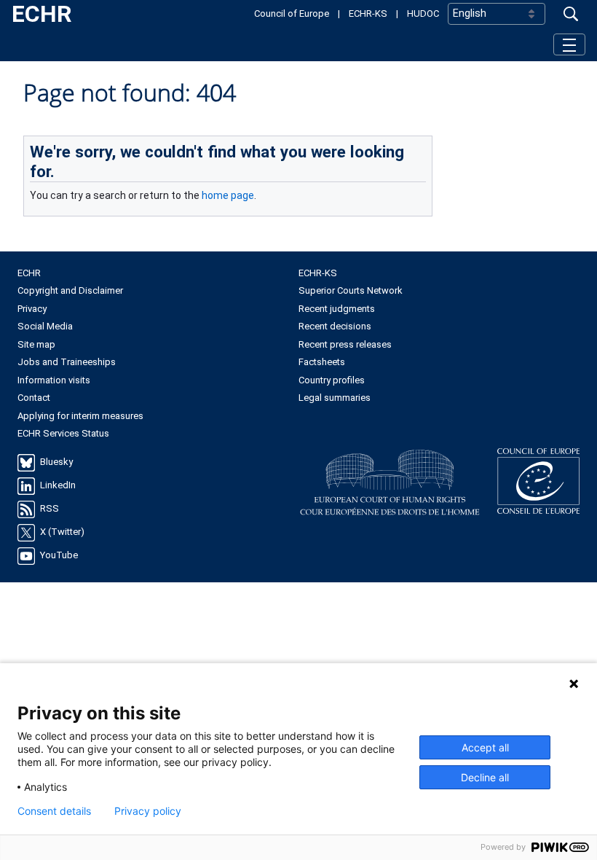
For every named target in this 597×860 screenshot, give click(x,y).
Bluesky (56, 461)
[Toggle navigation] (569, 44)
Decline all (485, 777)
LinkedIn (58, 485)
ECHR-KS (368, 13)
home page (228, 195)
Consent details (54, 811)
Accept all (485, 747)
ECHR (42, 14)
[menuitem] (157, 273)
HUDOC (423, 13)
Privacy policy (147, 811)
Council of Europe (291, 13)
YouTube (59, 555)
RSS (49, 508)
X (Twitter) (62, 531)
